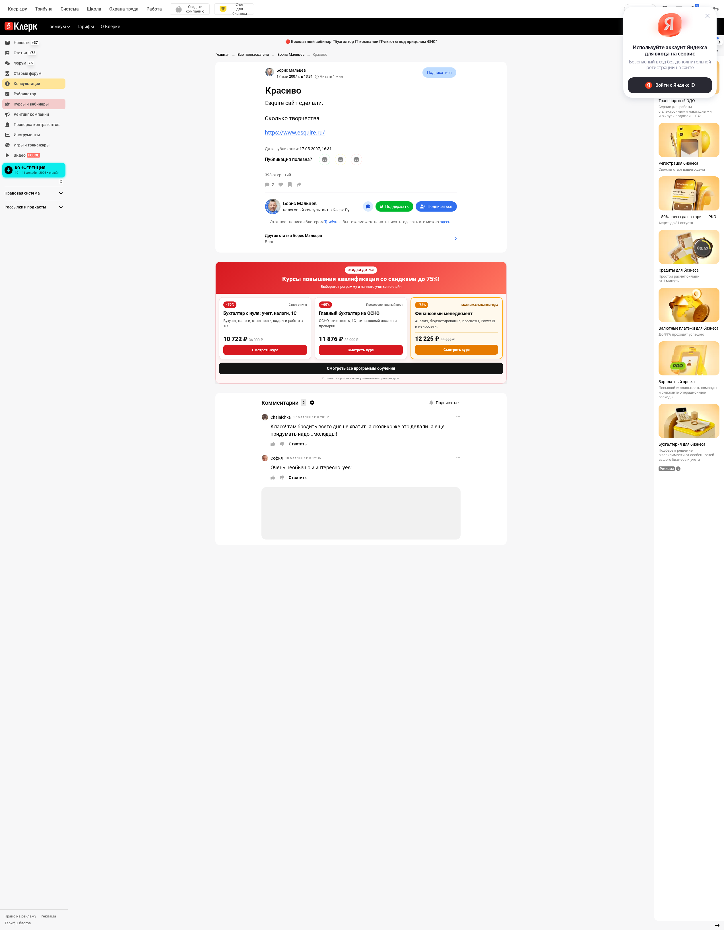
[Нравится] (281, 184)
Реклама (48, 916)
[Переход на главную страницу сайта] (21, 27)
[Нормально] (340, 159)
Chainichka (281, 417)
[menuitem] (33, 43)
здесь (445, 222)
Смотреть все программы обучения (361, 368)
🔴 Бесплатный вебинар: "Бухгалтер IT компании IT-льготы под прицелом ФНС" (361, 41)
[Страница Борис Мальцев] (269, 72)
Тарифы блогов (18, 923)
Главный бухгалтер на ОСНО (349, 313)
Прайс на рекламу (20, 916)
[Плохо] (356, 159)
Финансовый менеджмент (444, 313)
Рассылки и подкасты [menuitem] (25, 207)
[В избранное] (290, 184)
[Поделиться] (299, 184)
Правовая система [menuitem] (22, 193)
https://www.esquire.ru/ (295, 132)
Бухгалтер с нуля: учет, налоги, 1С (259, 313)
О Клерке (110, 26)
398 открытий (278, 175)
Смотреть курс (265, 350)
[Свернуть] (717, 925)
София (277, 458)
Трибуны (332, 222)
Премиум (56, 26)
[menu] (36, 108)
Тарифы (85, 26)
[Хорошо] (324, 159)
